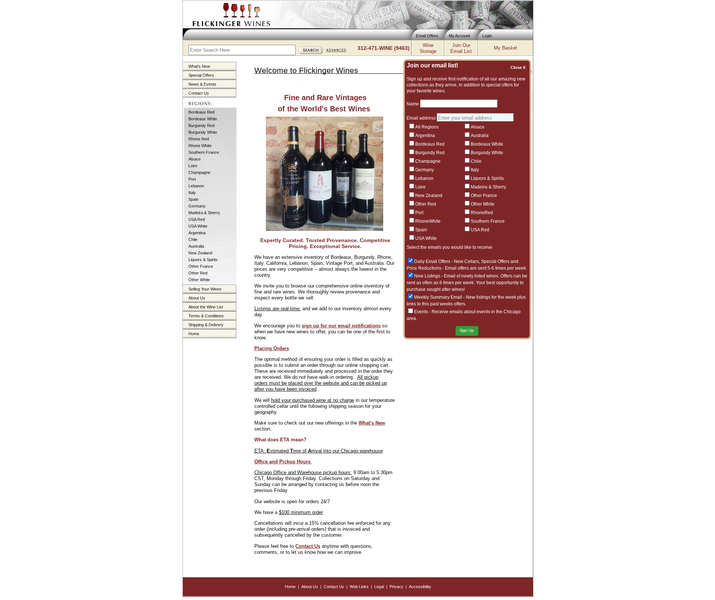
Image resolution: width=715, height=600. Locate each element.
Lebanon (196, 186)
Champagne (199, 172)
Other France (200, 266)
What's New (199, 66)
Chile (192, 239)
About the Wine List (205, 307)
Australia (196, 246)
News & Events (202, 84)
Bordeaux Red (201, 112)
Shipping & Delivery (205, 325)
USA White (197, 226)
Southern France (203, 152)
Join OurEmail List (461, 48)
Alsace (194, 159)
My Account (459, 36)
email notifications (358, 325)
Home (193, 333)
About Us (196, 298)
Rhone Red (198, 139)
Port (192, 179)
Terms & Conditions (206, 316)
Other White (199, 279)
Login (487, 36)
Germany (197, 206)
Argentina (197, 233)
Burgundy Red (201, 125)
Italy (192, 192)
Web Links (359, 586)
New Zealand (200, 253)
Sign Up (467, 330)
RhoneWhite (428, 221)
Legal (379, 586)
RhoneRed (482, 212)
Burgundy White (202, 132)
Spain (193, 199)
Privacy (396, 586)
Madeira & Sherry (204, 212)
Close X (519, 67)
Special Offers (201, 75)
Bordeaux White (202, 119)
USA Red (196, 219)
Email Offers (427, 36)
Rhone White (200, 145)
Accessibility (420, 586)
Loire (192, 166)
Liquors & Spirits (203, 259)
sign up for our (319, 325)
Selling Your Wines (205, 289)
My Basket (505, 48)
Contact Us (198, 93)
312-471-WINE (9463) (384, 48)
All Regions (427, 127)
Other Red (197, 273)
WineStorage (428, 48)
